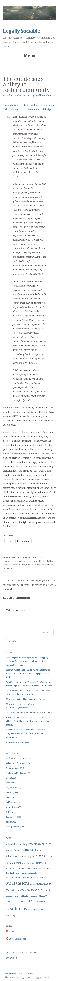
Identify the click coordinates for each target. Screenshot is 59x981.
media (32, 884)
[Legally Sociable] (29, 13)
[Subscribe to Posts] (7, 931)
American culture (39, 844)
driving (41, 862)
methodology (43, 883)
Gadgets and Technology (16, 773)
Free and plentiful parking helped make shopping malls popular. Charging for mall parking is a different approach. (27, 661)
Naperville (11, 890)
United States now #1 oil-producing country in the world (16, 584)
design (18, 863)
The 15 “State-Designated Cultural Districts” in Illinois (29, 713)
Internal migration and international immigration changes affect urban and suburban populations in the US (28, 673)
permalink (7, 568)
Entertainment (12, 768)
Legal (8, 778)
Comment (45, 632)
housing (9, 873)
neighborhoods (42, 561)
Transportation (13, 827)
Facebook (28, 868)
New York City (23, 890)
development (28, 863)
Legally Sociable (21, 31)
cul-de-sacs (30, 561)
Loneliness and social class (17, 742)
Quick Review (12, 807)
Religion (9, 812)
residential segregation (29, 896)
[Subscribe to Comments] (7, 939)
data (11, 863)
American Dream (12, 850)
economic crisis (15, 868)
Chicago (12, 856)
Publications (11, 802)
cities (40, 856)
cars (39, 850)
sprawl (15, 565)
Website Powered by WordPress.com (18, 974)
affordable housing (16, 844)
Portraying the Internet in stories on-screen (43, 582)
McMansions (11, 783)
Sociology (28, 557)
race (40, 889)
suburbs (22, 565)
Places (8, 793)
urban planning (33, 565)
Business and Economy (16, 758)
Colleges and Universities (16, 763)
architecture (28, 849)
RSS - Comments (17, 939)
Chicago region (27, 856)
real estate (48, 890)
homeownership (41, 868)
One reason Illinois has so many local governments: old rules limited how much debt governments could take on (28, 721)
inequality (32, 873)
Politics (9, 797)
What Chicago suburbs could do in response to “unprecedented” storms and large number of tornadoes (25, 733)
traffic (30, 910)
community (20, 561)
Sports (9, 822)
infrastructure (14, 877)
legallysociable (43, 95)
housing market (20, 873)
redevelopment (12, 896)
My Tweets (11, 958)
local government (39, 877)
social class (32, 901)
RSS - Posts (14, 931)
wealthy (10, 915)
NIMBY (34, 890)
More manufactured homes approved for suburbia (28, 699)
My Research (11, 788)
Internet (26, 877)
